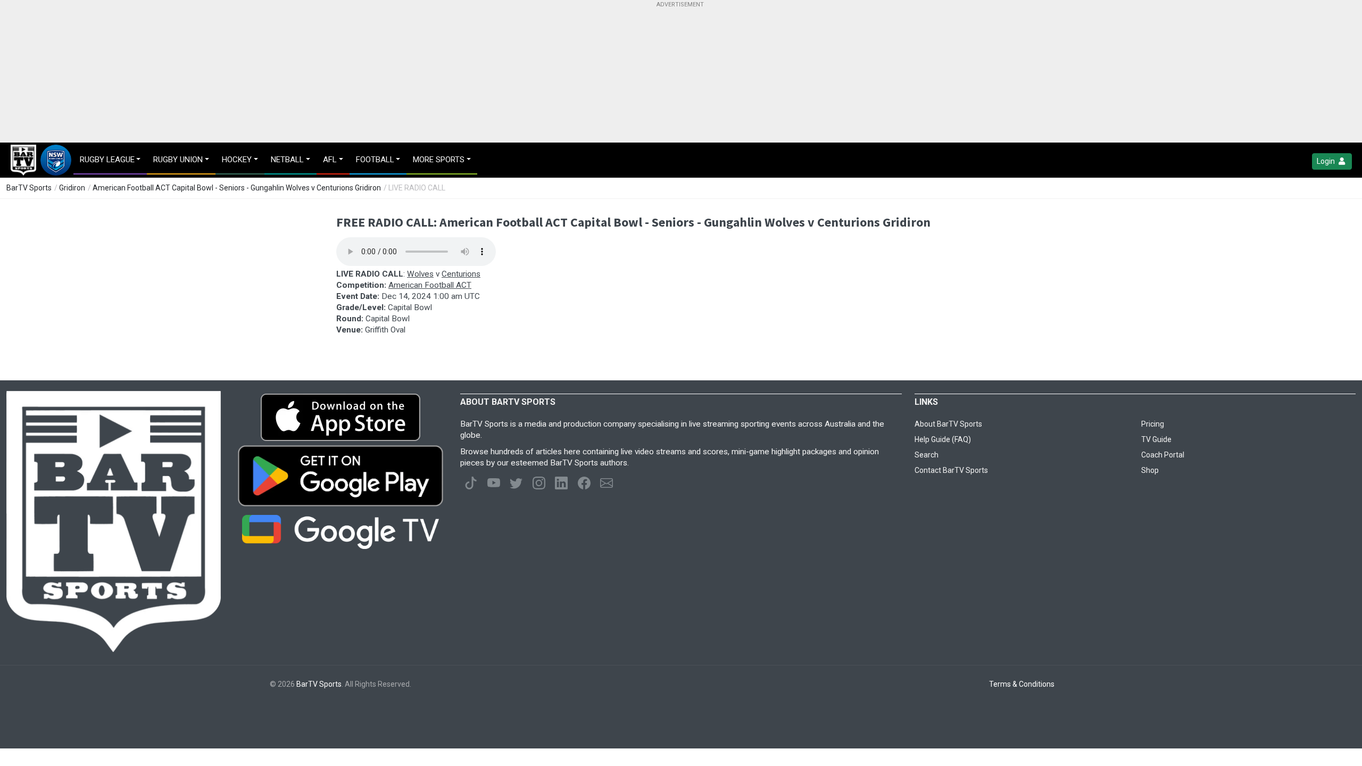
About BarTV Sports (948, 424)
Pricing (1152, 424)
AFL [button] (330, 159)
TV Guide (1156, 439)
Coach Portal (1162, 455)
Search (927, 455)
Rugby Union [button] (178, 159)
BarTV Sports (29, 188)
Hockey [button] (237, 159)
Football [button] (375, 159)
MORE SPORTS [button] (438, 159)
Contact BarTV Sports (951, 470)
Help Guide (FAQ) (943, 439)
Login (1326, 161)
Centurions (461, 274)
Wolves (420, 274)
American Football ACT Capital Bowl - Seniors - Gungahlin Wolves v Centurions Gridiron (237, 188)
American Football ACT (429, 285)
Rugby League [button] (107, 159)
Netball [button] (287, 159)
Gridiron (72, 188)
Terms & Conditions (1021, 684)
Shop (1150, 470)
